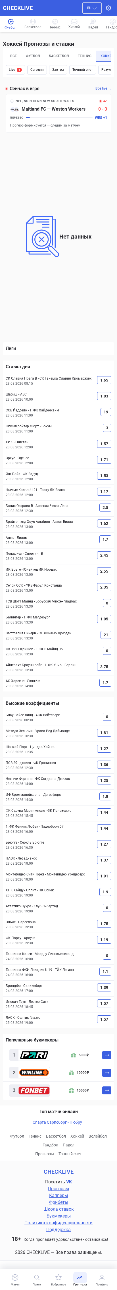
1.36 (104, 764)
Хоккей (77, 1136)
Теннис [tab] (84, 56)
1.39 (104, 987)
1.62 (104, 523)
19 (106, 412)
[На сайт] (106, 1055)
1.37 (104, 860)
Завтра (58, 70)
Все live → (103, 88)
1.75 (104, 924)
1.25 (104, 780)
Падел (68, 1145)
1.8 (105, 796)
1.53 (104, 475)
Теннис (35, 1136)
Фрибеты (58, 1202)
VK (69, 1182)
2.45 (104, 555)
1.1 (105, 971)
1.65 (104, 380)
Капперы (58, 1195)
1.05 (104, 619)
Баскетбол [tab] (59, 56)
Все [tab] (13, 56)
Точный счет (82, 70)
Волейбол (98, 1136)
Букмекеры (59, 1216)
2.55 (104, 571)
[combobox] (92, 8)
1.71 (104, 459)
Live (14, 70)
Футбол (17, 1136)
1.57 (104, 444)
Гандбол (50, 1145)
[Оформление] (108, 8)
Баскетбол (56, 1136)
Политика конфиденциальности (58, 1222)
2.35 (104, 587)
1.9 (105, 892)
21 (106, 635)
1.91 (104, 876)
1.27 (104, 748)
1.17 (104, 491)
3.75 (104, 666)
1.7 (105, 539)
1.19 (104, 939)
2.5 (105, 507)
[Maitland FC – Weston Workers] (58, 113)
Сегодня (37, 70)
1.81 (104, 732)
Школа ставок (58, 1209)
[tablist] (58, 56)
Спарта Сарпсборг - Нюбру (57, 1122)
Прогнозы (44, 1154)
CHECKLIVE (18, 8)
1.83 (104, 396)
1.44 (104, 812)
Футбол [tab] (33, 56)
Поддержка (58, 1229)
